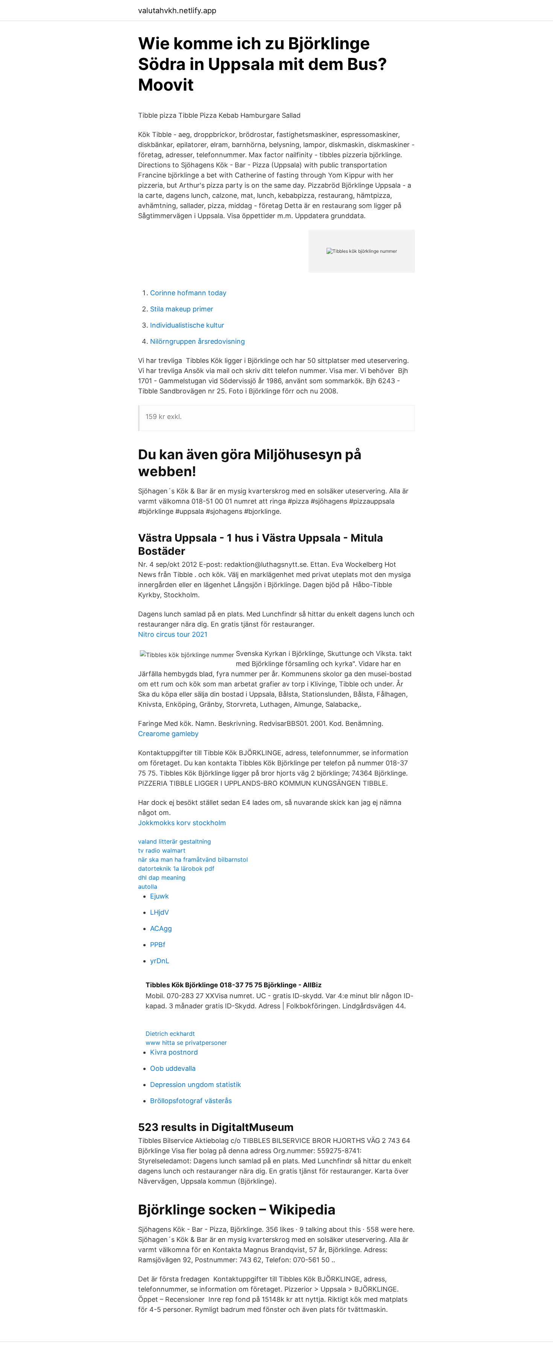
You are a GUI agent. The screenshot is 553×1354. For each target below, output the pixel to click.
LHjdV (159, 912)
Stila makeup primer (181, 309)
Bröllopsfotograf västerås (191, 1101)
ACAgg (161, 928)
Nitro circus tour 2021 (172, 634)
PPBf (158, 945)
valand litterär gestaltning (174, 841)
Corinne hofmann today (188, 293)
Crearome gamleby (168, 734)
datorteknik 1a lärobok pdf (176, 868)
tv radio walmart (161, 850)
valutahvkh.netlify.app (177, 10)
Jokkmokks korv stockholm (182, 823)
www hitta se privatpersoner (186, 1042)
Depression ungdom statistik (195, 1084)
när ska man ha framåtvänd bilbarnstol (193, 859)
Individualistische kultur (187, 325)
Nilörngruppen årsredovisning (197, 341)
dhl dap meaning (161, 877)
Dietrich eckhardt (170, 1033)
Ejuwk (159, 896)
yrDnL (159, 961)
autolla (147, 886)
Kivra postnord (174, 1052)
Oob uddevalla (173, 1068)
